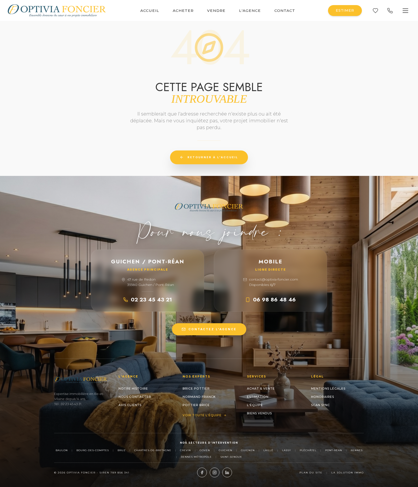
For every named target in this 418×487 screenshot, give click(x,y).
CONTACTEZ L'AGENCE (212, 329)
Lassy (286, 450)
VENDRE (216, 10)
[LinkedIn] (227, 472)
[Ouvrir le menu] (405, 11)
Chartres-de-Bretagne (152, 450)
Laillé (268, 450)
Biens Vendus (259, 413)
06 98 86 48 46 (274, 299)
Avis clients (130, 405)
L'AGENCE (250, 10)
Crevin (185, 450)
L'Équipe (255, 405)
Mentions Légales (328, 388)
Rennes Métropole (196, 456)
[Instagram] (214, 472)
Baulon (62, 450)
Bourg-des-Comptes (92, 450)
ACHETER (183, 10)
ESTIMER (345, 10)
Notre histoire (133, 388)
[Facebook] (202, 472)
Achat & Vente (261, 388)
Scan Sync (320, 405)
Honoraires (322, 397)
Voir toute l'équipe (202, 415)
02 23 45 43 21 (151, 299)
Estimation (258, 397)
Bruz (122, 450)
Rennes (357, 450)
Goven (205, 450)
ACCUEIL (149, 10)
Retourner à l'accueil (212, 157)
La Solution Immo (347, 472)
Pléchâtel (308, 450)
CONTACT (284, 10)
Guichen (225, 450)
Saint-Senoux (231, 456)
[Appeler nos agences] (390, 11)
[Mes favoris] (375, 11)
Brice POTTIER (196, 388)
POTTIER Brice (196, 405)
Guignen (248, 450)
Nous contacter (135, 397)
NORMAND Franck (199, 397)
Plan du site (310, 472)
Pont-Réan (333, 450)
